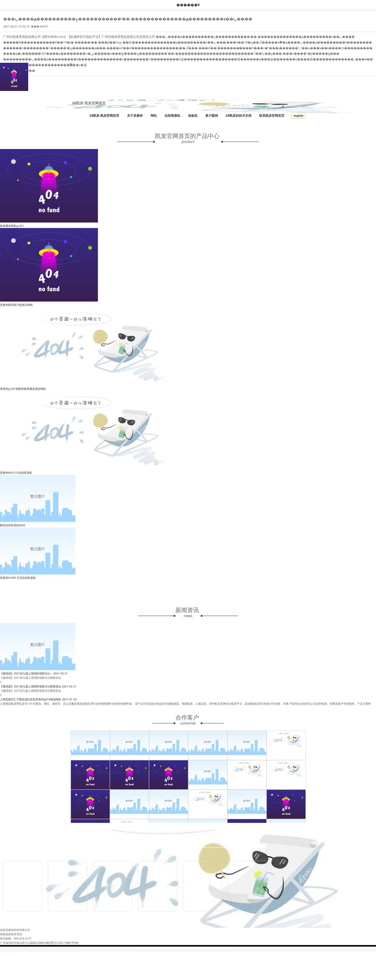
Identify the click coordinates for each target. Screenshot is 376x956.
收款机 (193, 115)
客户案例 (211, 115)
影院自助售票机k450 (12, 525)
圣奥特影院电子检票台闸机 (16, 305)
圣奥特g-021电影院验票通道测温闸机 (23, 389)
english (298, 115)
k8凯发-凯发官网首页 (89, 103)
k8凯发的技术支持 (238, 115)
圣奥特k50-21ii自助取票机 (16, 472)
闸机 (154, 115)
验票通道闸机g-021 (12, 226)
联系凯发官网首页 (271, 115)
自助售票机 (172, 115)
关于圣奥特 (135, 115)
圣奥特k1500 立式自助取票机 (18, 578)
